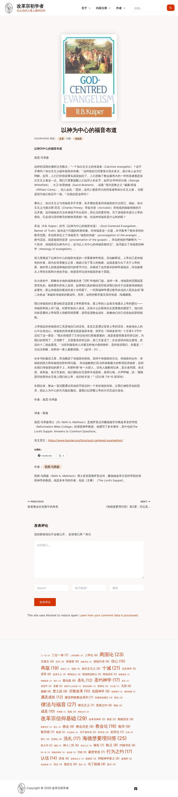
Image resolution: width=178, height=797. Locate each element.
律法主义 (86, 705)
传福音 (78, 138)
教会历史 (85, 726)
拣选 (72, 711)
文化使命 (72, 732)
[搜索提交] (171, 8)
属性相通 (129, 692)
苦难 (82, 752)
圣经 (125, 681)
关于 (84, 8)
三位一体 (60, 655)
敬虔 (60, 732)
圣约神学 (107, 680)
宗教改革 (79, 691)
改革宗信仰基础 (64, 718)
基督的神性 (89, 686)
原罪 (46, 674)
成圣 (48, 711)
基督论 (103, 686)
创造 (75, 668)
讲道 (64, 758)
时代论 (103, 732)
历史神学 (129, 668)
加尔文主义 (91, 668)
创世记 (65, 669)
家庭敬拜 (117, 692)
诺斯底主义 (77, 759)
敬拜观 (47, 732)
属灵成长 (52, 697)
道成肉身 (46, 764)
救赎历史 (126, 719)
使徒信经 (86, 662)
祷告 (99, 745)
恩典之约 (104, 705)
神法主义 (86, 745)
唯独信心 (74, 674)
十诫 (111, 668)
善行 (57, 681)
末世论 (117, 732)
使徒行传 (101, 661)
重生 (58, 764)
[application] (89, 8)
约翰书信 (127, 745)
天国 (126, 686)
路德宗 (91, 758)
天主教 (114, 686)
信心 (118, 661)
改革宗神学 (97, 719)
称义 (112, 745)
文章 (61, 138)
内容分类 (101, 8)
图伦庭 (69, 680)
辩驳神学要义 (108, 758)
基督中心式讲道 (72, 686)
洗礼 (72, 738)
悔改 (118, 705)
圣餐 (57, 685)
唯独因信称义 (91, 674)
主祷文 (47, 661)
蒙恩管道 (96, 752)
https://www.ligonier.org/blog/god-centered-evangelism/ (85, 440)
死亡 (45, 739)
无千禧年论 (88, 732)
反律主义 (59, 674)
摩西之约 (83, 712)
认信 (49, 758)
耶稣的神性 (58, 752)
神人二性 (71, 745)
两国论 (112, 654)
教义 (57, 727)
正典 (129, 732)
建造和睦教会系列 (79, 697)
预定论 (70, 764)
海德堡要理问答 (104, 738)
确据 (57, 745)
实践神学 (101, 691)
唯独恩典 (46, 681)
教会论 (105, 726)
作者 (119, 8)
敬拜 (124, 726)
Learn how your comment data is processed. (109, 615)
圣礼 (85, 680)
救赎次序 (46, 727)
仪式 (60, 661)
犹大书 (46, 745)
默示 (111, 764)
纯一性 (45, 752)
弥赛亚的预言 (103, 697)
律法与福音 (58, 704)
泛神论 (56, 739)
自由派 (71, 752)
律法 (118, 697)
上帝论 (91, 655)
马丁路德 (97, 764)
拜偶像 (61, 712)
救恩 (111, 719)
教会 (68, 726)
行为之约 (119, 751)
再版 (50, 668)
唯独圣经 (110, 674)
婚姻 (46, 691)
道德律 (126, 758)
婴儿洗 (60, 691)
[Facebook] (135, 788)
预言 (82, 764)
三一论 (45, 655)
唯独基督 (124, 674)
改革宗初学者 (30, 6)
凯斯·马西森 (52, 466)
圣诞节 (46, 686)
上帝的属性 (76, 655)
